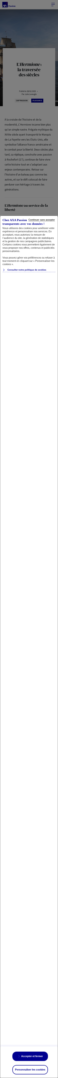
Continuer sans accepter (41, 219)
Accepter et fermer (32, 1056)
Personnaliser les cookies (30, 1069)
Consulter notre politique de (26, 270)
